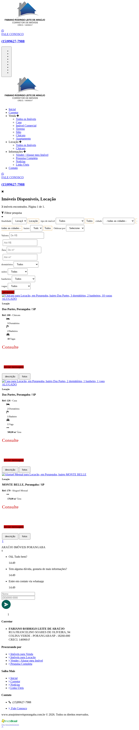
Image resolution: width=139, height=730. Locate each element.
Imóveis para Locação (23, 657)
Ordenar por (59, 228)
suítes (4, 271)
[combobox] (33, 221)
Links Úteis (22, 164)
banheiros (6, 279)
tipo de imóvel (48, 221)
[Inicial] (25, 27)
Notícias (20, 161)
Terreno (20, 128)
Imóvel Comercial (26, 125)
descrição (10, 376)
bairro (27, 228)
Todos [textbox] (89, 221)
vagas (4, 286)
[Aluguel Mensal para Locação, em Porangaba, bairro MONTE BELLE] (44, 474)
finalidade (6, 221)
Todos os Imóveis (26, 119)
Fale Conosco (18, 708)
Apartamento (23, 138)
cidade (99, 221)
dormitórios (7, 264)
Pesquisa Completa (27, 158)
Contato (13, 167)
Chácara (20, 135)
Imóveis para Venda (21, 654)
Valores (5, 235)
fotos (24, 376)
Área (3, 250)
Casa (19, 122)
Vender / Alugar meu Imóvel (32, 154)
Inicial (12, 109)
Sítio (18, 132)
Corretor (13, 112)
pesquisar (8, 292)
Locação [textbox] (33, 221)
